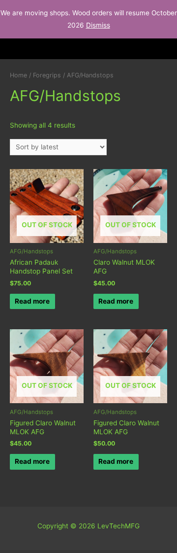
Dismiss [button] (98, 25)
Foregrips (47, 75)
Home (18, 75)
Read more (32, 301)
